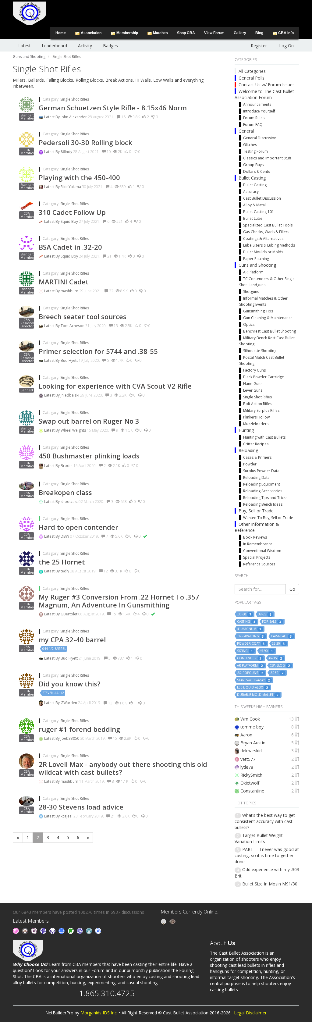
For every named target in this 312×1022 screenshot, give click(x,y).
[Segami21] (34, 930)
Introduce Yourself (259, 111)
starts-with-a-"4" (253, 680)
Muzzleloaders (255, 423)
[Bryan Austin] (164, 921)
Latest (24, 45)
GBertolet (69, 614)
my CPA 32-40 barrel (72, 639)
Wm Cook (250, 719)
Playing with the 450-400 (79, 177)
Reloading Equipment (261, 484)
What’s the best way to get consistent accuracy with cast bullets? (265, 821)
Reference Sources (259, 564)
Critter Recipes (255, 444)
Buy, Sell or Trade (256, 511)
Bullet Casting (252, 178)
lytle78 (246, 767)
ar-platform (250, 665)
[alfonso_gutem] (44, 930)
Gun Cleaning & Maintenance (267, 317)
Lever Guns (252, 390)
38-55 (264, 614)
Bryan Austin (252, 743)
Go (292, 589)
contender (249, 658)
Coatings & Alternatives (263, 238)
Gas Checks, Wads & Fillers (266, 231)
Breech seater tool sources (82, 316)
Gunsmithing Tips (258, 311)
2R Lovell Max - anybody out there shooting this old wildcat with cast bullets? (123, 768)
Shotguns (251, 291)
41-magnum (249, 629)
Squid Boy (70, 221)
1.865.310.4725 (107, 993)
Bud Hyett (70, 360)
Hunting (246, 430)
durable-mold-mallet (257, 695)
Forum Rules (253, 117)
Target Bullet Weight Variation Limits (259, 838)
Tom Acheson (73, 325)
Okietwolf (249, 783)
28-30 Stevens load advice (81, 806)
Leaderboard (54, 45)
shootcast (70, 501)
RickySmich (251, 775)
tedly (65, 571)
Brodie (67, 465)
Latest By (52, 116)
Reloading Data (256, 477)
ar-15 (275, 658)
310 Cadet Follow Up (72, 212)
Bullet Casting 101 (258, 211)
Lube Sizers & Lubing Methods (269, 245)
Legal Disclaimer (250, 1013)
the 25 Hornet (62, 561)
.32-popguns (250, 673)
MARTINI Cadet (64, 281)
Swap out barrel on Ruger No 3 (89, 421)
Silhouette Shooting (259, 350)
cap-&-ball (281, 636)
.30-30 (244, 614)
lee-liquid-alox (252, 687)
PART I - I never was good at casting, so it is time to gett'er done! (267, 855)
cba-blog (280, 665)
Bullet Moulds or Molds (263, 252)
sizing (245, 651)
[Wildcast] (98, 930)
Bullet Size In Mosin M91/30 (269, 884)
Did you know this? (70, 683)
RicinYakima (71, 186)
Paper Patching (256, 258)
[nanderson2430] (89, 930)
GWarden (69, 703)
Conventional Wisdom (262, 550)
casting (246, 621)
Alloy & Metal (254, 205)
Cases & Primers (257, 457)
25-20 (278, 643)
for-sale (271, 621)
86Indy (67, 151)
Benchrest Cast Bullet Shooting (269, 331)
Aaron (246, 735)
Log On (286, 45)
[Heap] (71, 930)
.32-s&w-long (250, 636)
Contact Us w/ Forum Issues (267, 84)
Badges (110, 45)
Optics (248, 324)
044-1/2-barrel (54, 648)
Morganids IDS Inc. (99, 1013)
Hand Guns (252, 383)
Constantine (252, 791)
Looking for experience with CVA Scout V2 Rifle (115, 385)
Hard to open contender (78, 527)
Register (259, 45)
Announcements (257, 104)
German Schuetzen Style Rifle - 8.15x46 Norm (113, 107)
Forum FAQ (253, 124)
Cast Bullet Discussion (262, 198)
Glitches (250, 144)
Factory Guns (254, 370)
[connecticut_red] (80, 930)
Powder (250, 464)
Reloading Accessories (262, 490)
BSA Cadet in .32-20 (70, 246)
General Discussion (259, 138)
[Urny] (172, 921)
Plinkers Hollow (256, 417)
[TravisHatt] (16, 930)
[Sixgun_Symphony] (25, 930)
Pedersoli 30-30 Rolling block (85, 142)
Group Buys (253, 164)
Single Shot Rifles (74, 99)
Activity (85, 45)
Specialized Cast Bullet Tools (267, 225)
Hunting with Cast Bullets (264, 437)
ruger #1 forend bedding (79, 729)
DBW (65, 536)
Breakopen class (65, 492)
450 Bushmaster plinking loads (89, 455)
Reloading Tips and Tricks (265, 497)
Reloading (248, 450)
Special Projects (256, 557)
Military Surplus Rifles (261, 410)
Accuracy (251, 191)
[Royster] (62, 930)
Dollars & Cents (256, 171)
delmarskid (251, 750)
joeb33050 (70, 738)
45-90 (266, 651)
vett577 (247, 759)
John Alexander (74, 116)
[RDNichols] (53, 930)
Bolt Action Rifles (257, 403)
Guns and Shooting (257, 265)
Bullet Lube (252, 218)
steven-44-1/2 (53, 693)
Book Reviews (255, 537)
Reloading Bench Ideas (262, 504)
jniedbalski (70, 395)
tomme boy (252, 727)
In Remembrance (257, 544)
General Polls (251, 78)
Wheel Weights (74, 430)
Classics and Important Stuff (267, 158)
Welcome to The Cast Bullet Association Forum (264, 94)
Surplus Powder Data (261, 470)
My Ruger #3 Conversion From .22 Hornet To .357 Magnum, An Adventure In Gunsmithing (119, 600)
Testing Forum (255, 151)
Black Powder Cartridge (263, 376)
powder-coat (251, 643)
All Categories (252, 71)
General (246, 131)
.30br (276, 673)
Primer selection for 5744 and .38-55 (98, 351)
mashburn (70, 291)
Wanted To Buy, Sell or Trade (268, 517)
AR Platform (253, 272)
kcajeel (67, 816)
